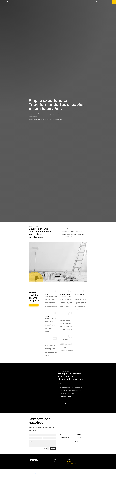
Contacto (104, 1)
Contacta (53, 448)
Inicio (97, 1)
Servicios (100, 1)
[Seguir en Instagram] (76, 444)
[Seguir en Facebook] (79, 444)
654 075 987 (69, 461)
